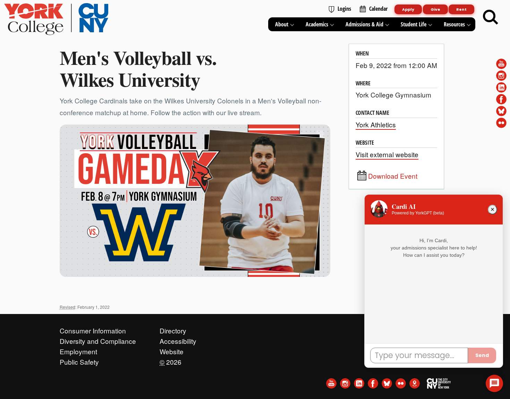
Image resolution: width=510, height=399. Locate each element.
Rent (461, 9)
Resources (454, 24)
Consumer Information (93, 329)
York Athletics (376, 124)
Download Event (392, 175)
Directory (173, 329)
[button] (494, 383)
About (281, 24)
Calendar (378, 8)
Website (172, 350)
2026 (170, 360)
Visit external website (387, 154)
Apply (408, 9)
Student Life (413, 24)
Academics (317, 24)
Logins (344, 8)
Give (435, 9)
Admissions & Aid (364, 24)
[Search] (490, 17)
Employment (78, 350)
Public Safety (79, 360)
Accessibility (178, 339)
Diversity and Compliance (98, 339)
